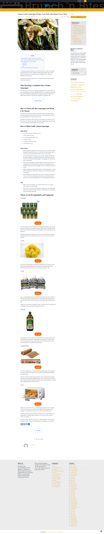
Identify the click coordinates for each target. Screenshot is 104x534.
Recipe (35, 9)
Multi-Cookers (75, 91)
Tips (23, 66)
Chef (45, 9)
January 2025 (73, 486)
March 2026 (73, 466)
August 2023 (73, 508)
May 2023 (73, 513)
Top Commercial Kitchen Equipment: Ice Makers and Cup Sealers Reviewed (79, 32)
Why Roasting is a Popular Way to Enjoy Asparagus (31, 58)
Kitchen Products (22, 9)
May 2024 (73, 494)
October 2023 (73, 505)
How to (40, 9)
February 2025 (74, 485)
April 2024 (73, 496)
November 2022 (74, 522)
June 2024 (73, 492)
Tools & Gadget (77, 98)
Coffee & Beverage (79, 82)
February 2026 (74, 467)
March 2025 (73, 483)
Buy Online (38, 223)
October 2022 (73, 524)
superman (32, 445)
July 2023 (73, 510)
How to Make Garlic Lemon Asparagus (28, 61)
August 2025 (73, 475)
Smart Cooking (56, 483)
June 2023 (73, 511)
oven (47, 150)
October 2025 (73, 472)
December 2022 (74, 521)
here (39, 133)
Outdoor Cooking (82, 91)
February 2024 (74, 499)
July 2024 (73, 491)
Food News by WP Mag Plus (57, 531)
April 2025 (73, 481)
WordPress (48, 531)
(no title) (75, 35)
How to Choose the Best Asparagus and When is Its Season (32, 59)
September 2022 (74, 525)
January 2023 (73, 519)
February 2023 (74, 518)
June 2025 (73, 478)
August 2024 (73, 489)
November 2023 (74, 503)
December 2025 (74, 469)
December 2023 (74, 502)
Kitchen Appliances (77, 89)
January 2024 (73, 500)
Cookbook (29, 9)
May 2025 (73, 480)
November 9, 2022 (21, 16)
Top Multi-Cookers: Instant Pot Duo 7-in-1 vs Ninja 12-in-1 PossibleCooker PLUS (79, 27)
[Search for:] (80, 1)
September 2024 (74, 488)
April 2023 (73, 514)
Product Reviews (73, 94)
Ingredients (25, 62)
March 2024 (73, 497)
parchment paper (38, 155)
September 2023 (74, 507)
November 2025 (74, 470)
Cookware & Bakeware (58, 470)
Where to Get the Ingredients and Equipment (29, 67)
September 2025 (74, 474)
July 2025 (73, 477)
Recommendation (32, 16)
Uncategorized (75, 101)
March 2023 (73, 516)
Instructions (25, 64)
